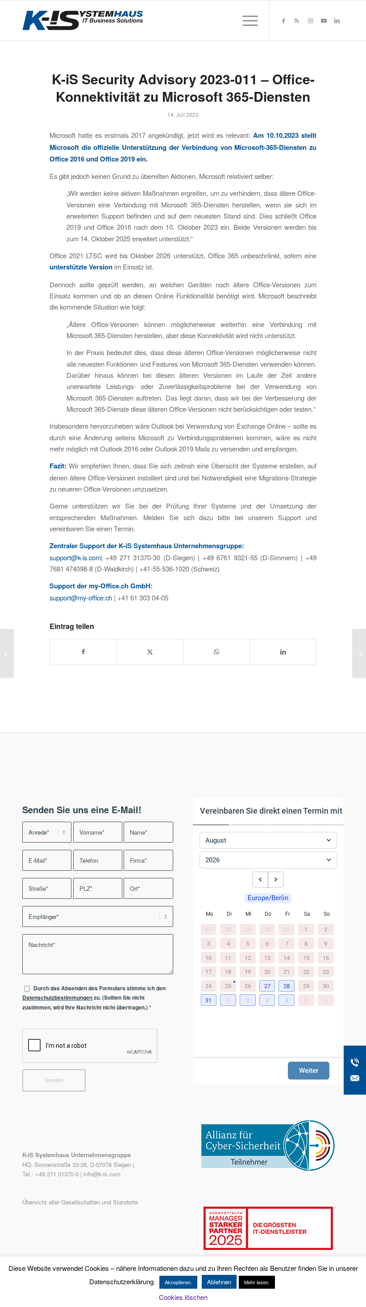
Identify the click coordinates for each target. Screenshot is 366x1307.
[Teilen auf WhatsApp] (216, 651)
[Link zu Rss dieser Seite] (297, 20)
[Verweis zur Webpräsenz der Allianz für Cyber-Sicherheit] (268, 1169)
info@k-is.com (102, 1174)
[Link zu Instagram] (310, 20)
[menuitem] (245, 20)
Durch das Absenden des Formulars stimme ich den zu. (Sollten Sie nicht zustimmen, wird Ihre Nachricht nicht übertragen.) (94, 997)
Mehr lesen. (257, 1282)
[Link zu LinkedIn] (337, 20)
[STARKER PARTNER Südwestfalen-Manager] (268, 1247)
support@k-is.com (75, 557)
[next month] (276, 880)
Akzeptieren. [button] (178, 1282)
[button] (268, 986)
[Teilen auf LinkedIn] (283, 651)
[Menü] (245, 20)
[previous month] (260, 880)
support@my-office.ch (81, 597)
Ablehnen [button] (219, 1282)
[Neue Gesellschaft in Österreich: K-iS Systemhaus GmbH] (7, 653)
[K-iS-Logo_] (82, 20)
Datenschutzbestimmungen (57, 997)
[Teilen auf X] (150, 651)
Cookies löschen (183, 1297)
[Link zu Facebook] (283, 20)
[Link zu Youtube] (323, 20)
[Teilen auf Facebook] (83, 651)
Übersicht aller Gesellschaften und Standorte (80, 1202)
